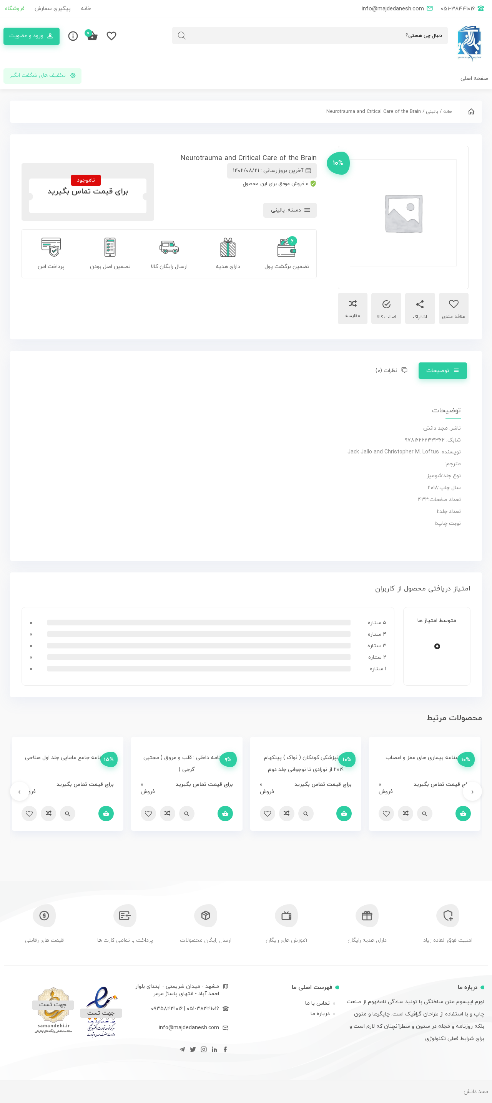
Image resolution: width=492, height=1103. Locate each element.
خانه (86, 8)
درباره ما (320, 1013)
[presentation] (472, 791)
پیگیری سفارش (53, 8)
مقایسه (352, 316)
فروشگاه (15, 8)
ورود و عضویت (26, 36)
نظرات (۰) (386, 370)
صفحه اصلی (474, 78)
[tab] (443, 370)
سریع (424, 813)
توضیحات (437, 370)
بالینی (432, 111)
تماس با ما (317, 1003)
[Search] (181, 35)
